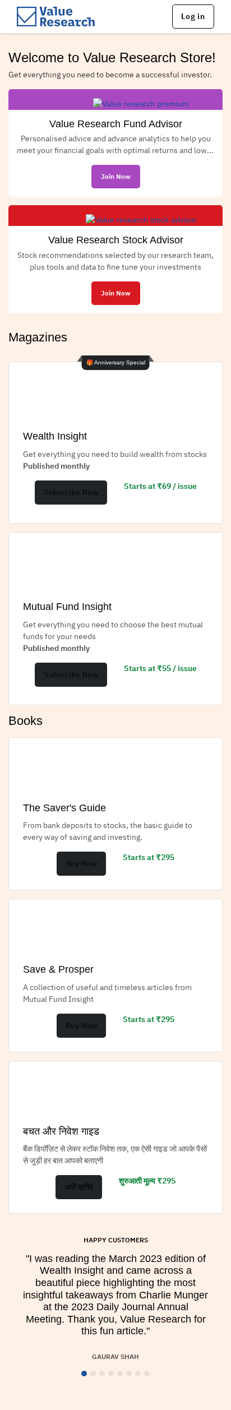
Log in (193, 16)
